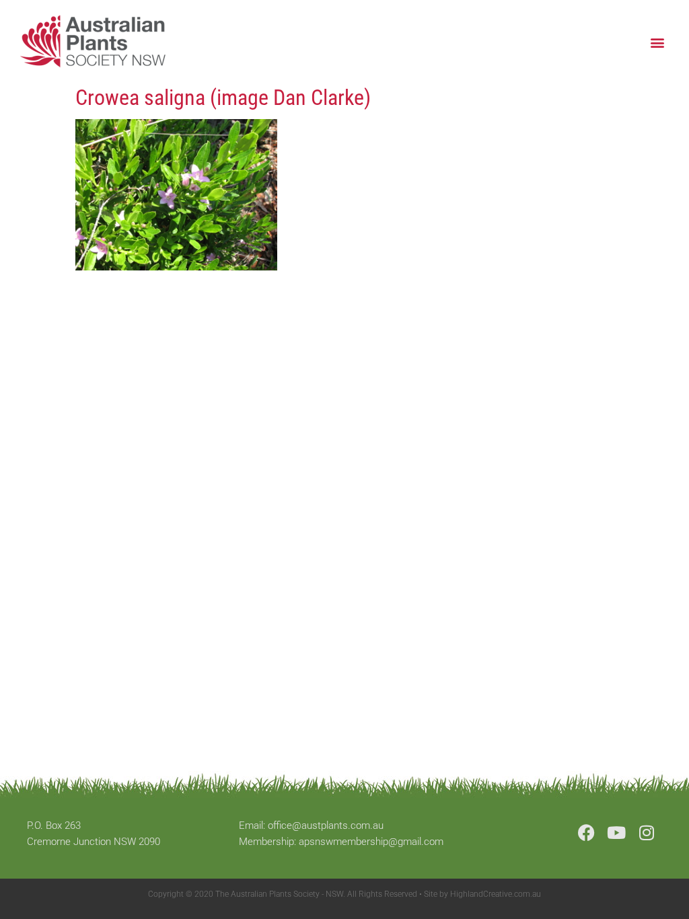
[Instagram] (647, 832)
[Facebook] (586, 832)
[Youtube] (617, 832)
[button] (658, 42)
